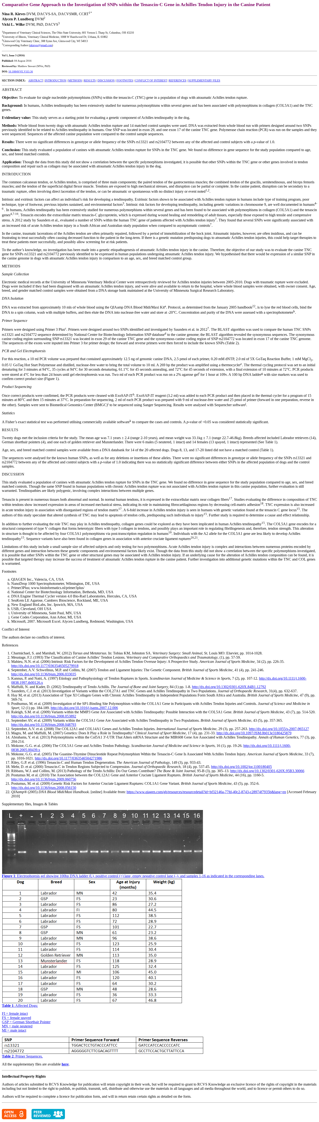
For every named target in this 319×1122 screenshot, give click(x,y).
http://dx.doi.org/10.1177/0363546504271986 (68, 758)
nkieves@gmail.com (41, 45)
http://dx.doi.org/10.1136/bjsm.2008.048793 (43, 725)
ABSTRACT (35, 80)
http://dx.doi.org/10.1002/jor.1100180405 (241, 767)
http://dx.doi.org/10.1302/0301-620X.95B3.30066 (267, 771)
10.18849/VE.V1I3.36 (20, 71)
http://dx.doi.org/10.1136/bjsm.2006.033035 (43, 674)
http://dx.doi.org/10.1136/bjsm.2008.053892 (43, 716)
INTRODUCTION (55, 80)
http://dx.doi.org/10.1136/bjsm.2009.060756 (43, 779)
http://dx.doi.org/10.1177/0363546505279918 (44, 666)
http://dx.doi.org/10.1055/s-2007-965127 (279, 729)
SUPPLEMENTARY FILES (204, 80)
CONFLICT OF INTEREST (151, 80)
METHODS (75, 80)
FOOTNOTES (125, 80)
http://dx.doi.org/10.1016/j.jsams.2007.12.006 (84, 708)
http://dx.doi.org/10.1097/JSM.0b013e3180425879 (253, 733)
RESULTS (90, 80)
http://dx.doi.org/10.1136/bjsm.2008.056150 (43, 788)
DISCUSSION (106, 80)
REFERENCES (177, 80)
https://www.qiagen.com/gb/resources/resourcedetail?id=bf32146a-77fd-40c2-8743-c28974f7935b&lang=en (206, 792)
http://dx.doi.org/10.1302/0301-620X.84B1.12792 (229, 687)
